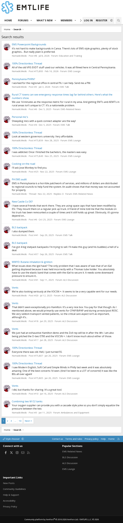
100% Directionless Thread (27, 63)
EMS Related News (72, 451)
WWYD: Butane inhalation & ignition (32, 262)
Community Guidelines (14, 488)
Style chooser (12, 438)
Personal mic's (20, 117)
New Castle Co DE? (22, 201)
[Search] (119, 20)
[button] (31, 20)
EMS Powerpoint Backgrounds (29, 44)
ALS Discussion (70, 279)
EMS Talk (64, 86)
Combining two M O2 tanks (27, 401)
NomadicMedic (19, 55)
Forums (23, 20)
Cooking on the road (23, 163)
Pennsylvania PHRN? (23, 79)
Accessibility (9, 500)
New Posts (9, 483)
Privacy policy (92, 438)
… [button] (15, 420)
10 (20, 420)
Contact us (57, 438)
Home (8, 20)
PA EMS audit (19, 179)
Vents (15, 287)
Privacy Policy (10, 506)
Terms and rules (73, 438)
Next (27, 420)
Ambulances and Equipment (75, 412)
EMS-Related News (71, 109)
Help (103, 438)
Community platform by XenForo (51, 519)
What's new (44, 20)
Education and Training (70, 55)
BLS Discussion (70, 457)
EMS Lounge (74, 71)
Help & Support (11, 494)
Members (66, 20)
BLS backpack (19, 227)
